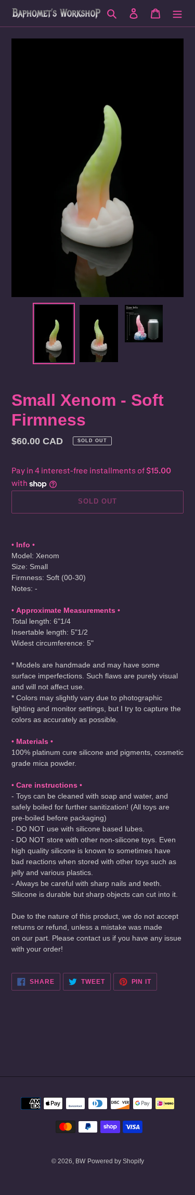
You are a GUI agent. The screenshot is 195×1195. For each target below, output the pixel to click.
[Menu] (177, 13)
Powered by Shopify (115, 1161)
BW (80, 1161)
